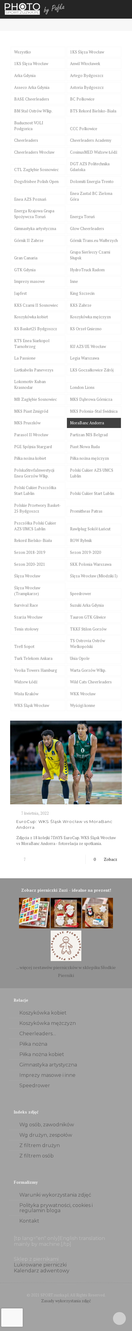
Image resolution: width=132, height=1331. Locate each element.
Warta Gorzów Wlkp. (88, 670)
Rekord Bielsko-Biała (33, 540)
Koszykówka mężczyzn (90, 317)
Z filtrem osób (36, 1156)
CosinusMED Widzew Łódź (93, 152)
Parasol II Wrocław (31, 434)
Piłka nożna (33, 1044)
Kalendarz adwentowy (41, 1271)
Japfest (20, 293)
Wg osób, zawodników (46, 1125)
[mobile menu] (123, 9)
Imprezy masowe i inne (47, 1075)
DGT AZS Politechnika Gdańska (90, 166)
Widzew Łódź (25, 682)
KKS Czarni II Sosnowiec (36, 305)
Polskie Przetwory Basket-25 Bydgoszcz (37, 508)
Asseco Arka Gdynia (31, 87)
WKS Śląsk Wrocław (31, 705)
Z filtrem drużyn (39, 1145)
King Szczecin (82, 293)
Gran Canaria (25, 258)
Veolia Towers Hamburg (35, 670)
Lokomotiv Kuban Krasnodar (30, 384)
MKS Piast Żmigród (31, 411)
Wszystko (22, 52)
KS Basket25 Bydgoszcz (35, 328)
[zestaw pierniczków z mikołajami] (66, 927)
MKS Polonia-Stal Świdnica (94, 411)
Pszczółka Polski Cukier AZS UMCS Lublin (35, 526)
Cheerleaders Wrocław (34, 152)
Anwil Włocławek (85, 63)
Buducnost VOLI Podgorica (28, 125)
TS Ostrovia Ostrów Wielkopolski (87, 643)
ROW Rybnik (81, 540)
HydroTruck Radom (87, 269)
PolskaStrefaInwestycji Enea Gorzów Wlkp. (34, 473)
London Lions (82, 387)
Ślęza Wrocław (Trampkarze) (27, 590)
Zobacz (110, 859)
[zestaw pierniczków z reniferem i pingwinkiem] (97, 927)
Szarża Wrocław (28, 617)
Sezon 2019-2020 (85, 552)
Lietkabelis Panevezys (33, 370)
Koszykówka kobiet (31, 317)
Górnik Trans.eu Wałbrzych (94, 240)
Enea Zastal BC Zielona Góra (91, 196)
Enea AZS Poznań (30, 199)
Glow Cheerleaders (87, 228)
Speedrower (80, 593)
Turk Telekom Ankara (33, 658)
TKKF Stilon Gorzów (88, 629)
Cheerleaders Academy (90, 140)
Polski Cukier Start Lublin (92, 493)
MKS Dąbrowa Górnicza (91, 399)
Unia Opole (80, 658)
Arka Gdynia (25, 75)
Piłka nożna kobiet (30, 458)
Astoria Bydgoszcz (87, 87)
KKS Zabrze (80, 305)
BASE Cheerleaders (31, 99)
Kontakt (29, 1221)
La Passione (25, 358)
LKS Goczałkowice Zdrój (92, 370)
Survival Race (26, 605)
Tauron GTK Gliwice (88, 617)
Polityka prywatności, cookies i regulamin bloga (56, 1207)
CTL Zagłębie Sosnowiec (36, 169)
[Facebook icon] (59, 1309)
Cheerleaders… (37, 1034)
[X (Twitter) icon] (66, 1309)
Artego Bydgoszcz (86, 75)
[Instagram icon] (72, 1309)
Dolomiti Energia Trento (92, 181)
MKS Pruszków (27, 423)
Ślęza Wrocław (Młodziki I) (94, 576)
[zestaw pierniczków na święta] (66, 959)
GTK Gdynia (25, 269)
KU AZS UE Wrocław (88, 346)
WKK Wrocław (82, 694)
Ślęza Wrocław (27, 576)
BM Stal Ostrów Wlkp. (33, 111)
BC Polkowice (82, 99)
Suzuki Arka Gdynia (87, 605)
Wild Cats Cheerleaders (91, 682)
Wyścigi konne (82, 705)
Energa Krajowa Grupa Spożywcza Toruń (34, 213)
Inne (74, 281)
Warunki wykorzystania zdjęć (55, 1195)
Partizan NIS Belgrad (89, 434)
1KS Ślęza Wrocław (87, 52)
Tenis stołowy (26, 629)
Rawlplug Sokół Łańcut (90, 529)
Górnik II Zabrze (29, 240)
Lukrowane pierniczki (40, 1265)
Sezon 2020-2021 (29, 564)
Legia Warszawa (84, 358)
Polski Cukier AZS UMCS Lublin (91, 473)
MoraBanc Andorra (87, 423)
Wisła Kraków (26, 694)
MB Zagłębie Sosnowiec (35, 399)
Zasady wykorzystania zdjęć (66, 1301)
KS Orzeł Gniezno (86, 328)
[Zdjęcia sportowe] (35, 9)
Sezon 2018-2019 (29, 552)
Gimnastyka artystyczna (35, 228)
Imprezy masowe (29, 281)
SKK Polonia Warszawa (90, 564)
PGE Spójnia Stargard (33, 446)
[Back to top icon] (119, 1318)
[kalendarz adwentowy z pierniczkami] (34, 927)
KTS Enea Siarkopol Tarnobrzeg (31, 343)
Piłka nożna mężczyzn (89, 458)
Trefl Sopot (24, 646)
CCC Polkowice (83, 128)
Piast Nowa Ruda (85, 446)
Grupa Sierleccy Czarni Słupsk (90, 255)
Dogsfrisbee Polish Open (36, 181)
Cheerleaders (26, 140)
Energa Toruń (82, 216)
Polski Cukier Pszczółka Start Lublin (35, 490)
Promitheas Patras (86, 511)
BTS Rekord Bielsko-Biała (93, 111)
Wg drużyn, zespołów (45, 1135)
